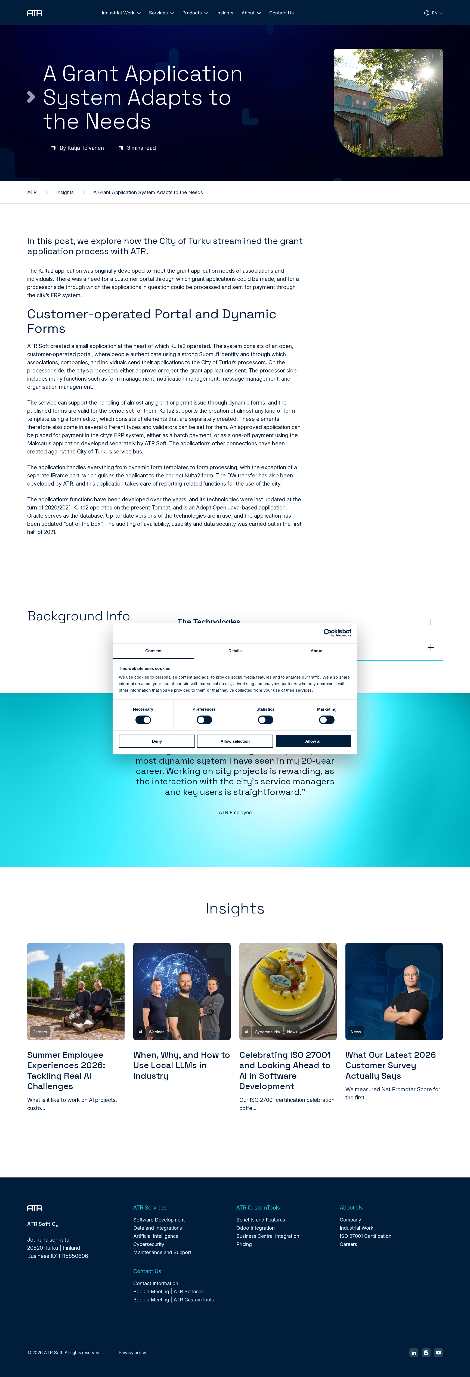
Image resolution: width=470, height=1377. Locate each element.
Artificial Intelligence (155, 1236)
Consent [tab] (153, 650)
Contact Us (281, 12)
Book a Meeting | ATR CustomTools (173, 1300)
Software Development (159, 1220)
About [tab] (317, 650)
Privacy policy (132, 1352)
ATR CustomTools (258, 1207)
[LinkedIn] (413, 1352)
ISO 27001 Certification (365, 1236)
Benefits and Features (260, 1220)
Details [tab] (235, 650)
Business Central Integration (267, 1236)
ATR (32, 192)
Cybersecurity (148, 1244)
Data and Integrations (157, 1228)
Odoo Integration (255, 1228)
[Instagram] (426, 1352)
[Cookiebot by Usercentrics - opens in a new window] (327, 633)
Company (350, 1220)
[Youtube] (438, 1352)
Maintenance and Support (162, 1252)
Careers (348, 1244)
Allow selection (235, 741)
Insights (225, 12)
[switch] (204, 720)
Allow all (313, 741)
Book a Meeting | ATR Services (168, 1291)
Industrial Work (356, 1228)
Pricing (244, 1244)
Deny (157, 741)
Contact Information (155, 1283)
